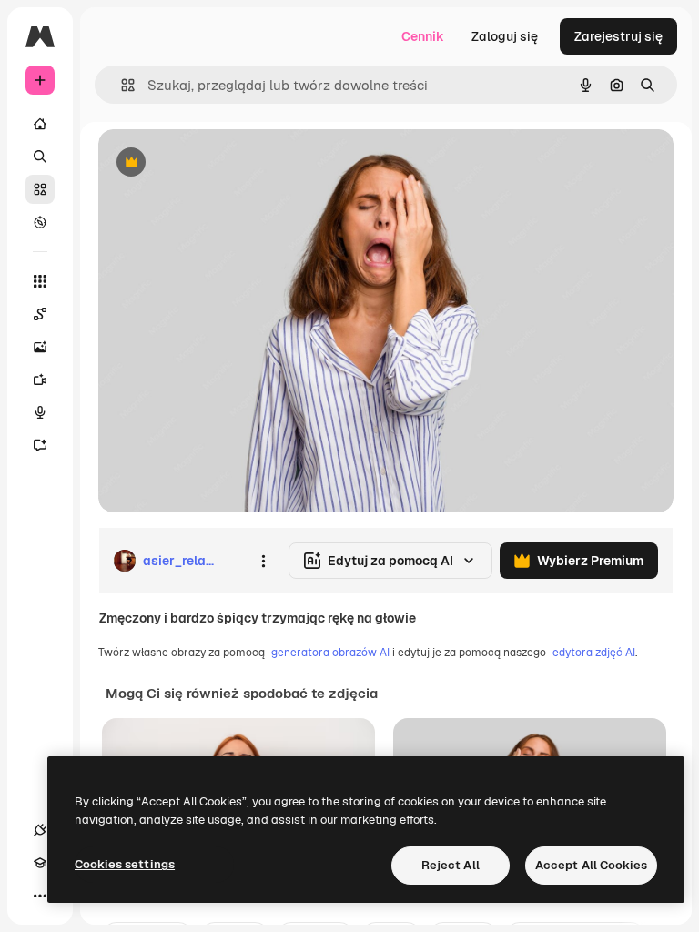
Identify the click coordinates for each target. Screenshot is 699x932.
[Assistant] (40, 445)
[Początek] (40, 123)
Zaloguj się (504, 36)
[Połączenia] (40, 830)
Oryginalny (223, 163)
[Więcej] (40, 895)
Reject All (450, 865)
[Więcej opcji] (263, 560)
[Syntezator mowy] (40, 412)
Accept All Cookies (591, 865)
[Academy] (40, 862)
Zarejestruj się (618, 36)
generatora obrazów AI (330, 652)
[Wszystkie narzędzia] (40, 281)
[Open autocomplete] (121, 85)
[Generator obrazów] (40, 346)
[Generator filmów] (40, 379)
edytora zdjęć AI (593, 652)
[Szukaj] (40, 156)
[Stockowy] (40, 189)
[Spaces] (40, 314)
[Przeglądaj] (40, 222)
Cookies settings (125, 864)
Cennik (422, 36)
